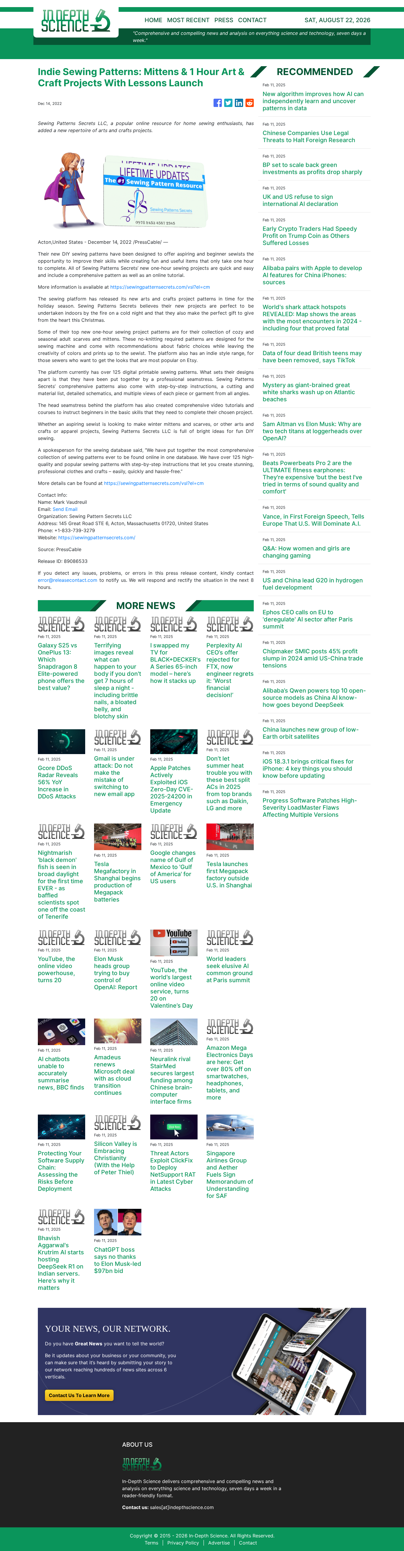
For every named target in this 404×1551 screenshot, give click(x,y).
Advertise (219, 1543)
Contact (248, 1543)
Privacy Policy (183, 1543)
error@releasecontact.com (67, 580)
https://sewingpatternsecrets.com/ (96, 537)
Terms (151, 1543)
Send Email (65, 509)
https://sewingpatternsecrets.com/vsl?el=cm (160, 287)
